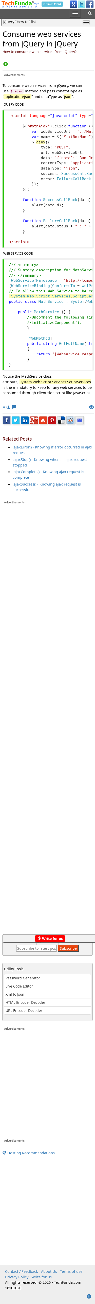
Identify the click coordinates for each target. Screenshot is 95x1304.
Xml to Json (15, 994)
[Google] (73, 4)
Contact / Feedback (21, 1271)
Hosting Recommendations (30, 1152)
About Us (49, 1271)
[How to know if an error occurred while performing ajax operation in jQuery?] (6, 64)
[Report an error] (91, 407)
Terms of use (71, 1271)
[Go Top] (89, 1297)
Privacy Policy (16, 1276)
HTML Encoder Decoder (25, 1002)
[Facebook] (90, 4)
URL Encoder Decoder (24, 1010)
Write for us (52, 938)
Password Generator (23, 978)
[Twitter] (82, 4)
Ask (6, 407)
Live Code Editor (19, 986)
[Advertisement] (48, 721)
